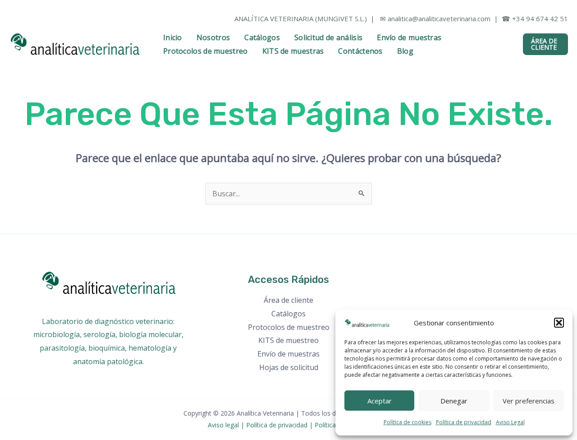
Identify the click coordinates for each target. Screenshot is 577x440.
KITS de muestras (293, 51)
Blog (405, 51)
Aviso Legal (510, 422)
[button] (558, 322)
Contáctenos (360, 51)
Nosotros (213, 37)
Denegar (453, 400)
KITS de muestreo (288, 340)
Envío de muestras (409, 37)
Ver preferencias (528, 400)
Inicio (172, 37)
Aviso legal (223, 425)
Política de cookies (407, 422)
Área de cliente (288, 300)
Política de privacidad (463, 422)
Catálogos (262, 37)
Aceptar (379, 400)
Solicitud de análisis (328, 37)
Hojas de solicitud (288, 367)
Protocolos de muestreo (205, 51)
